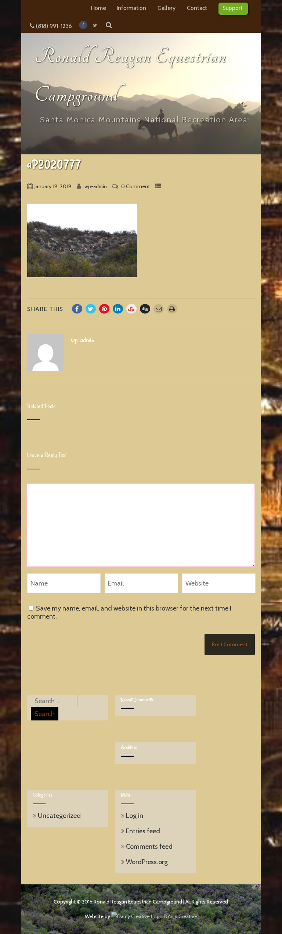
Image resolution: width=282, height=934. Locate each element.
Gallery (167, 7)
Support (233, 7)
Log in (134, 816)
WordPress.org (147, 862)
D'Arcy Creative (180, 916)
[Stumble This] (131, 309)
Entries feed (143, 831)
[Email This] (158, 309)
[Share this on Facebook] (77, 309)
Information (131, 7)
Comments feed (149, 846)
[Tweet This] (91, 309)
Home (98, 7)
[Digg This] (145, 309)
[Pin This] (104, 309)
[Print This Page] (172, 309)
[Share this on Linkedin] (118, 309)
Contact (197, 7)
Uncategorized (59, 816)
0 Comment (135, 186)
